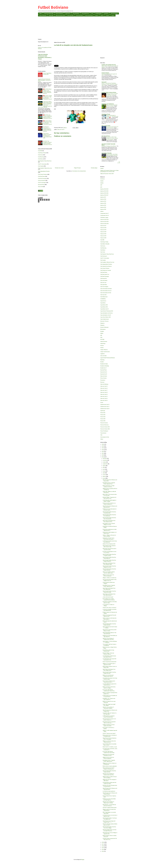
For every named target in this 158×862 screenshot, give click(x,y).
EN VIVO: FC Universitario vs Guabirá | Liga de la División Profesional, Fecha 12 (47, 129)
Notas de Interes (103, 376)
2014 (103, 849)
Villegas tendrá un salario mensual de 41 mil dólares (109, 777)
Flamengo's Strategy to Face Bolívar (109, 146)
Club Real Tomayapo (42, 178)
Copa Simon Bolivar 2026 (48, 13)
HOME (40, 13)
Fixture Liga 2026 (70, 15)
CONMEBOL (103, 298)
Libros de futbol (103, 355)
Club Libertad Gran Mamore (106, 266)
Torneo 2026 (51, 15)
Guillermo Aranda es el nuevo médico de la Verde (109, 725)
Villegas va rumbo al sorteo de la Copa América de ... (109, 741)
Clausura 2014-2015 (104, 221)
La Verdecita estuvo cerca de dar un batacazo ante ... (110, 816)
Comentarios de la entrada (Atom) (79, 171)
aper (101, 186)
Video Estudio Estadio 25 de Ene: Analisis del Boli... (109, 569)
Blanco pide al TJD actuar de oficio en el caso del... (110, 495)
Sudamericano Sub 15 (104, 404)
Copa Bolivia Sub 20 (104, 308)
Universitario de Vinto (104, 437)
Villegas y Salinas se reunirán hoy (109, 577)
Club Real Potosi (41, 176)
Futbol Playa (102, 343)
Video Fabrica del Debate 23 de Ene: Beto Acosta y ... (109, 594)
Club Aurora (40, 154)
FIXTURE (102, 339)
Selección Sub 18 (103, 394)
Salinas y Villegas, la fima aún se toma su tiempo (109, 536)
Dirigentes (102, 325)
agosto (104, 465)
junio (104, 469)
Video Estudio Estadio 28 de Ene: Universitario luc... (109, 558)
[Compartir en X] (75, 127)
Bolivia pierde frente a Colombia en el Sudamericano (110, 736)
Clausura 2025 (103, 237)
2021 (103, 453)
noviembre (105, 460)
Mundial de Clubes (104, 363)
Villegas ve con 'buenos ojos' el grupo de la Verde (109, 664)
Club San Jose (103, 282)
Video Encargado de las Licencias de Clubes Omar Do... (109, 830)
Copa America (67, 13)
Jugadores (102, 353)
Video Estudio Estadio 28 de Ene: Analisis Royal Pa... (109, 561)
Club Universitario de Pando (106, 288)
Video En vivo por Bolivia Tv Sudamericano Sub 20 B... (108, 639)
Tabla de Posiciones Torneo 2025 (107, 173)
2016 (103, 845)
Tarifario (102, 168)
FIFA (101, 337)
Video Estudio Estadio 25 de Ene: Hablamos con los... (109, 567)
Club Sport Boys (103, 284)
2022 (103, 451)
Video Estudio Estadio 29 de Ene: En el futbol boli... (109, 515)
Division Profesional (59, 13)
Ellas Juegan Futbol (106, 125)
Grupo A (112, 15)
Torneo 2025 (102, 418)
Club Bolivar (106, 13)
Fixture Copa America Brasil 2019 (109, 661)
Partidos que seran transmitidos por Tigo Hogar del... (110, 636)
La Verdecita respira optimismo (109, 791)
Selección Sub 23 (103, 400)
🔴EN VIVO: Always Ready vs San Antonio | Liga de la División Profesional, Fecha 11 (47, 91)
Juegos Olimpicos (104, 349)
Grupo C (102, 15)
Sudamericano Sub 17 (104, 406)
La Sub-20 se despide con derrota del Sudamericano (109, 610)
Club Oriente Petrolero (42, 174)
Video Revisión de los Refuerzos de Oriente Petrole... (110, 793)
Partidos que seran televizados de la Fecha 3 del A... (109, 509)
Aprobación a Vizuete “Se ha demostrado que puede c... (108, 538)
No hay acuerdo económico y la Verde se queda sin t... (109, 504)
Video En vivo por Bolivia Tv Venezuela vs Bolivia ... (108, 708)
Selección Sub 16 (103, 388)
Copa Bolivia (102, 302)
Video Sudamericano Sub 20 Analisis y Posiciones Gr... (108, 768)
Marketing (102, 359)
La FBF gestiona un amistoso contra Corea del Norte (108, 716)
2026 (103, 444)
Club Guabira (40, 166)
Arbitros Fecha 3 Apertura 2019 (109, 543)
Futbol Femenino (103, 341)
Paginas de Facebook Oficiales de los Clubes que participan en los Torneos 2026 (109, 171)
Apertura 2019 (103, 201)
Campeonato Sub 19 (104, 215)
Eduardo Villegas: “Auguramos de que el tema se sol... (109, 498)
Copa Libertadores (76, 13)
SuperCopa (102, 410)
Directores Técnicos (104, 321)
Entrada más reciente (59, 167)
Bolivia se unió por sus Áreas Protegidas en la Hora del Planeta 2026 (112, 94)
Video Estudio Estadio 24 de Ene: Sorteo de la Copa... (109, 592)
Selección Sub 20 (60, 129)
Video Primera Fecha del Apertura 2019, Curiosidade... (109, 739)
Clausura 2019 (103, 229)
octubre (104, 462)
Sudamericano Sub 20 (104, 408)
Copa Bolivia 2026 (104, 306)
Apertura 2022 (103, 205)
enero (104, 478)
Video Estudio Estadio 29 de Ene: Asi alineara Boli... (109, 512)
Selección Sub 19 (103, 396)
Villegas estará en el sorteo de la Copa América (109, 810)
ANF (101, 184)
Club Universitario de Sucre (105, 290)
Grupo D (96, 15)
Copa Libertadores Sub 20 (105, 315)
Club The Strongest (114, 13)
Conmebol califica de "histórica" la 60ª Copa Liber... (109, 713)
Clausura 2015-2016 (104, 223)
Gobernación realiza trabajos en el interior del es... (109, 533)
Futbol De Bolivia (105, 72)
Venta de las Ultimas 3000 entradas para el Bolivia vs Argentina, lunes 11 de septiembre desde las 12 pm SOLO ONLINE (45, 104)
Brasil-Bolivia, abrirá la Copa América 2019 (108, 651)
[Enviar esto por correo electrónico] (73, 127)
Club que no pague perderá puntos (110, 807)
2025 (103, 446)
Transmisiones (103, 432)
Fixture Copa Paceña (89, 15)
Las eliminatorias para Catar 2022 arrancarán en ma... (109, 659)
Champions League (104, 217)
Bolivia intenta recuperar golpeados (110, 766)
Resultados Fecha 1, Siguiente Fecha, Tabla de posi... (109, 761)
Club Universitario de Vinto (105, 292)
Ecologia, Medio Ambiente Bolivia (109, 92)
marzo (104, 474)
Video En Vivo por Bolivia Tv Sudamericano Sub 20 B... (108, 774)
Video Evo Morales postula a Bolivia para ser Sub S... (110, 824)
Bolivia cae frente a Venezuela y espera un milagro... (109, 687)
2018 (103, 842)
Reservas (102, 382)
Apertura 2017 (103, 197)
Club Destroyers (103, 256)
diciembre (105, 458)
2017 (103, 844)
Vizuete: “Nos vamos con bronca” (109, 607)
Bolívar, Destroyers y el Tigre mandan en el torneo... (108, 486)
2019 (103, 456)
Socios (101, 402)
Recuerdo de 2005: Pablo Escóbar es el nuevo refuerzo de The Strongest (112, 138)
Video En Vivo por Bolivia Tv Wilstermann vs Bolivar (108, 802)
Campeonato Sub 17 (104, 213)
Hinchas (102, 345)
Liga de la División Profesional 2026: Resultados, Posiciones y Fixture (44, 80)
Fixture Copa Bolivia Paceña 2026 (47, 74)
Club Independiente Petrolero (44, 171)
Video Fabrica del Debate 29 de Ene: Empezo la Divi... (109, 521)
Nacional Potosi (41, 184)
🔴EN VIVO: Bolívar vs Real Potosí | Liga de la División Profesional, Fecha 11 (47, 122)
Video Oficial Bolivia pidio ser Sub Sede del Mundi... (109, 633)
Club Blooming (41, 156)
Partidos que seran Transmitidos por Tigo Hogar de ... (109, 799)
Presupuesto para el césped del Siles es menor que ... (109, 722)
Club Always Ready (42, 152)
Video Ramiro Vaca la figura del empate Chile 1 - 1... (109, 821)
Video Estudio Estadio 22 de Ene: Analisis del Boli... (109, 624)
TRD (101, 435)
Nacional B (104, 82)
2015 (103, 847)
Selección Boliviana (42, 15)
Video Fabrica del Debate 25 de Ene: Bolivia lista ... (109, 589)
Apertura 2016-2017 (104, 195)
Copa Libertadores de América (106, 313)
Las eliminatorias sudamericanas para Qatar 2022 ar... (109, 656)
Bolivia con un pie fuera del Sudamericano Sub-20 (108, 676)
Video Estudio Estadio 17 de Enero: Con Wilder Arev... (110, 819)
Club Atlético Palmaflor (107, 153)
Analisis (102, 180)
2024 (103, 447)
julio (104, 467)
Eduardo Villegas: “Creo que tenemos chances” (108, 653)
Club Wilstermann (104, 296)
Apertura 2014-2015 (104, 191)
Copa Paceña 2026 (79, 15)
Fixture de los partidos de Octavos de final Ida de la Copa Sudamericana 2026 (47, 135)
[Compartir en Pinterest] (77, 127)
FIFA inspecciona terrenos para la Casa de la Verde (109, 549)
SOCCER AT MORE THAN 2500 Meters (108, 144)
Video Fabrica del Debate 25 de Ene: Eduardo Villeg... (109, 564)
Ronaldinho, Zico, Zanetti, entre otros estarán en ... (109, 699)
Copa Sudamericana (85, 13)
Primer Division (103, 378)
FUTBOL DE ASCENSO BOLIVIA (109, 64)
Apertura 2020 (103, 203)
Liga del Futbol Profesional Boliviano (107, 357)
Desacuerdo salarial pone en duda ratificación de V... (109, 530)
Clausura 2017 (103, 225)
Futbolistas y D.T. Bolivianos (108, 103)
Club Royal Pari (103, 278)
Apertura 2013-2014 (104, 189)
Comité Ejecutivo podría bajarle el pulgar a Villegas (109, 501)
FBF (92, 13)
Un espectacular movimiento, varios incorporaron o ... (110, 749)
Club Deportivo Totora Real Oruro (44, 160)
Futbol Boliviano (53, 7)
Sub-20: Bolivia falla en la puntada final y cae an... (109, 744)
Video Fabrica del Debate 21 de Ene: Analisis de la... (109, 670)
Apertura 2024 (103, 207)
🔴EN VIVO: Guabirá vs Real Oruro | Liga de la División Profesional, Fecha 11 (47, 97)
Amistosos (102, 178)
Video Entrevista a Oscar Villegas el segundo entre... (110, 833)
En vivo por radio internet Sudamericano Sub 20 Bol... (109, 752)
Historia (101, 347)
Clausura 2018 (103, 227)
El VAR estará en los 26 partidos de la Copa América (110, 696)
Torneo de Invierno (104, 422)
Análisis (102, 182)
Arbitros (102, 211)
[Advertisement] (75, 27)
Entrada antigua (94, 167)
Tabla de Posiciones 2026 (60, 15)
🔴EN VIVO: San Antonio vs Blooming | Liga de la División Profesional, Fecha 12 (47, 116)
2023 (103, 449)
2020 (103, 455)
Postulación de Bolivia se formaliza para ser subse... (110, 602)
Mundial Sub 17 (103, 367)
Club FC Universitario (42, 164)
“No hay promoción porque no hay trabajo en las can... (109, 580)
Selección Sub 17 (103, 390)
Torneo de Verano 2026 (105, 428)
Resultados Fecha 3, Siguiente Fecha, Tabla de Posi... (109, 483)
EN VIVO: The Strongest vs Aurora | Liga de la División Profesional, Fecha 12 (47, 143)
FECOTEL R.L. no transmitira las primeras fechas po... (109, 805)
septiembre (105, 463)
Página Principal (77, 167)
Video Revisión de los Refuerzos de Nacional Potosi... (110, 789)
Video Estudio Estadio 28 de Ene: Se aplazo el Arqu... (109, 555)
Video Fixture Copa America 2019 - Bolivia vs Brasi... (110, 630)
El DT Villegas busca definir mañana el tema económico (109, 599)
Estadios (102, 331)
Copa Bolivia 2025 (104, 304)
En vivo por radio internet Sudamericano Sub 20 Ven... (109, 690)
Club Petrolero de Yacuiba (105, 270)
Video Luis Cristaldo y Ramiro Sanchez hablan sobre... (109, 572)
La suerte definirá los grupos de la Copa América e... (109, 684)
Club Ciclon (102, 252)
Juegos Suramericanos (105, 351)
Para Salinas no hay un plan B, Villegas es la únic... (109, 524)
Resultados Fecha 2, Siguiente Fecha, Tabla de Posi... (109, 586)
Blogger (82, 859)
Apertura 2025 (103, 209)
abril (104, 472)
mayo (104, 471)
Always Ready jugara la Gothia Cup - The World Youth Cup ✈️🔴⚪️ (112, 116)
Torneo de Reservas (104, 424)
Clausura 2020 (103, 231)
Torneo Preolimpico (104, 430)
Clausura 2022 (103, 233)
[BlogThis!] (74, 127)
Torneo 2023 (102, 416)
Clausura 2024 (103, 235)
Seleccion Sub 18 (103, 392)
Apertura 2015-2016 (104, 193)
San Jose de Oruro (106, 135)
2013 (103, 851)
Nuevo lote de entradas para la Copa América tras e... (109, 681)
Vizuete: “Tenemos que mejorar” (109, 733)
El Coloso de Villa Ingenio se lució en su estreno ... (109, 552)
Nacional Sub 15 (103, 374)
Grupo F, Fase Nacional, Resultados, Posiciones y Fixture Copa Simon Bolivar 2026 (109, 84)
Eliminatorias (103, 329)
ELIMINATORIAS (98, 13)
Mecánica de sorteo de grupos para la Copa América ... (110, 786)
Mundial (102, 361)
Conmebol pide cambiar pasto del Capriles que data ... (109, 783)
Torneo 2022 (102, 414)
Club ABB (40, 150)
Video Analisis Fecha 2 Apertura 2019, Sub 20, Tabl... (109, 546)
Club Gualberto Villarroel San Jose (45, 168)
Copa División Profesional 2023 (106, 311)
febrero (104, 476)
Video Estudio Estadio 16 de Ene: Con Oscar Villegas (109, 827)
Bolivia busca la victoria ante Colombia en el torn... (108, 755)
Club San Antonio (41, 180)
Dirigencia (102, 323)
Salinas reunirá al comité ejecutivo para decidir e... (109, 619)
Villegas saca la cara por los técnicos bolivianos (108, 575)
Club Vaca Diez (103, 294)
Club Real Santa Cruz (104, 274)
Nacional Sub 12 (103, 372)
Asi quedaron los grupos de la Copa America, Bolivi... (110, 679)
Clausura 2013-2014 (104, 219)
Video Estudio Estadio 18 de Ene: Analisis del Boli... (109, 771)
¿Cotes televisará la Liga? (108, 597)
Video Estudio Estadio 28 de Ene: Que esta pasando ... (109, 518)
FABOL (101, 333)
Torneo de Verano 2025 (105, 426)
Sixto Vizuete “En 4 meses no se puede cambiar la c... (109, 719)
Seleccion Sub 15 (103, 386)
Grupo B (107, 15)
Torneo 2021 (102, 412)
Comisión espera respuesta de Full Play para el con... (110, 839)
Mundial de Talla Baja (104, 365)
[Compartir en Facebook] (76, 127)
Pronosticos (102, 380)
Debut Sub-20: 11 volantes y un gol (110, 746)
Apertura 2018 (103, 199)
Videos (101, 439)
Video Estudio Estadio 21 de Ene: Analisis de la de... (109, 673)
